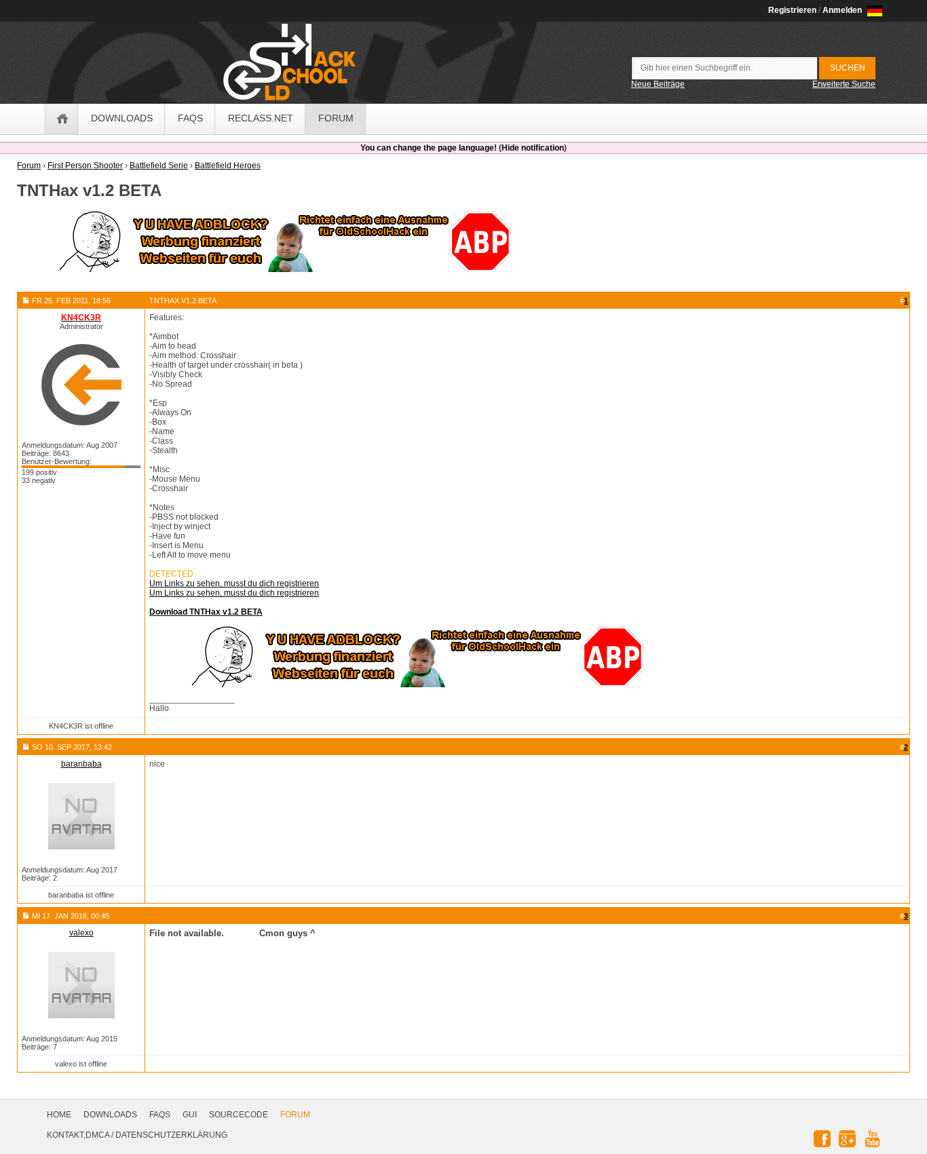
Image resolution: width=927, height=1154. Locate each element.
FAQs (159, 1114)
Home (59, 1114)
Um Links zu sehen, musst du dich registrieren (234, 583)
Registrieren (792, 10)
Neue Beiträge (658, 84)
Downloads (110, 1114)
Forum (295, 1114)
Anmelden (842, 10)
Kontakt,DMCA (78, 1135)
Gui (190, 1114)
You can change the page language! (428, 148)
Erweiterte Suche (843, 84)
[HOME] (61, 119)
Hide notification (533, 148)
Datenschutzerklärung (171, 1135)
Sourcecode (238, 1114)
